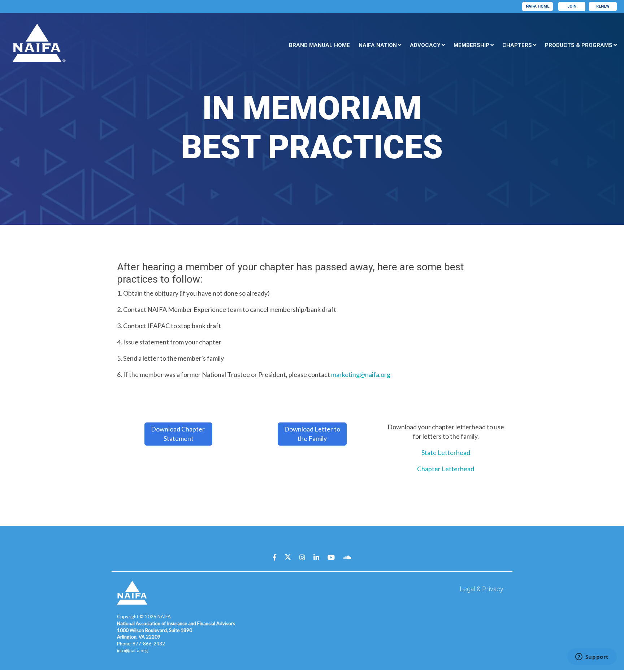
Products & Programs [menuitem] (578, 45)
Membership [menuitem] (471, 45)
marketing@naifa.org (360, 374)
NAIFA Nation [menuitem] (378, 45)
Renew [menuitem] (603, 6)
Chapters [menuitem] (517, 45)
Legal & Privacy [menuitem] (481, 589)
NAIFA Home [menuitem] (537, 6)
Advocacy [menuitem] (425, 45)
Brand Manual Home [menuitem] (319, 45)
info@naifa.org (132, 650)
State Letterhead (445, 452)
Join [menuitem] (571, 6)
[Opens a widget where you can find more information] (592, 657)
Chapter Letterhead (445, 469)
